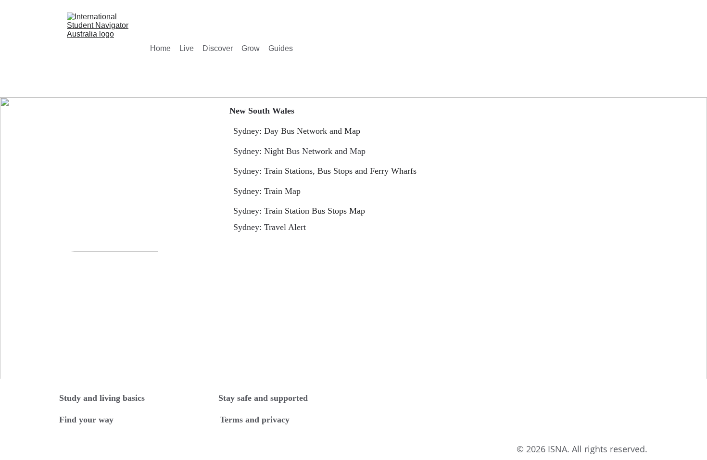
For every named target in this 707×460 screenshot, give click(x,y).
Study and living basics (102, 398)
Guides (280, 48)
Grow (250, 48)
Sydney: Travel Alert (269, 227)
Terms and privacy (255, 419)
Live (186, 48)
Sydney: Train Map (267, 191)
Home (160, 48)
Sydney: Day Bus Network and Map (296, 131)
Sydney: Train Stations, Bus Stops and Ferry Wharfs (325, 171)
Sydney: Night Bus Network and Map (299, 151)
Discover (217, 48)
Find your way (86, 419)
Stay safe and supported (263, 398)
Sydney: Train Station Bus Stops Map (299, 211)
